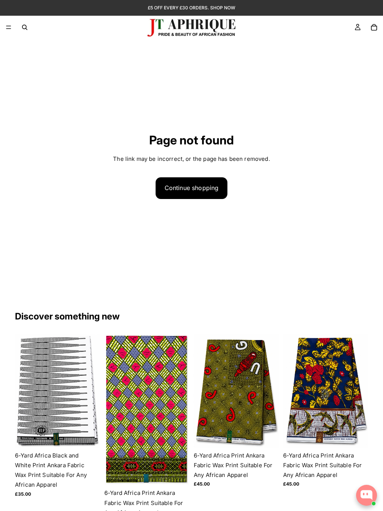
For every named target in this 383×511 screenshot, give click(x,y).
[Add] (88, 436)
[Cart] (374, 27)
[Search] (24, 27)
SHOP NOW (222, 7)
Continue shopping (192, 188)
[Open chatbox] (366, 495)
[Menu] (8, 27)
